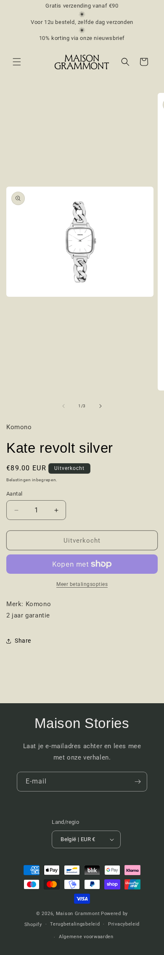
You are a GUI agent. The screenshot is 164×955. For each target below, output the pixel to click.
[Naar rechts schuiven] (100, 406)
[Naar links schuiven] (63, 406)
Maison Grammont (78, 913)
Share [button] (23, 640)
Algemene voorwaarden (86, 936)
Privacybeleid (124, 924)
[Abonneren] (137, 781)
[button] (17, 62)
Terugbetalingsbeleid (75, 924)
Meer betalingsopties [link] (82, 584)
